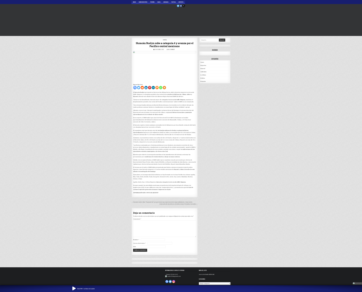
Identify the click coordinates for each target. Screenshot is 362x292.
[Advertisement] (181, 22)
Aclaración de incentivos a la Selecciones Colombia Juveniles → (178, 204)
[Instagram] (173, 281)
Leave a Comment (171, 49)
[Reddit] (142, 87)
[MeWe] (153, 87)
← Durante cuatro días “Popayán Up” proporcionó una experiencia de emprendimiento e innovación (162, 202)
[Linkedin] (146, 87)
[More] (164, 87)
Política (173, 2)
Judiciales (165, 2)
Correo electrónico (139, 243)
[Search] (184, 6)
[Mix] (157, 87)
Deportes (181, 2)
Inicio (134, 2)
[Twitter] (178, 6)
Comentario (137, 219)
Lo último (203, 75)
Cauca (158, 2)
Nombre (136, 239)
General (165, 40)
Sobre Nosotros (143, 2)
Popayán (152, 2)
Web (134, 246)
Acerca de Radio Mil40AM (206, 274)
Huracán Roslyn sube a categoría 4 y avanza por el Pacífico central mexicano (164, 45)
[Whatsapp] (160, 87)
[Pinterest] (149, 87)
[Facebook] (181, 6)
